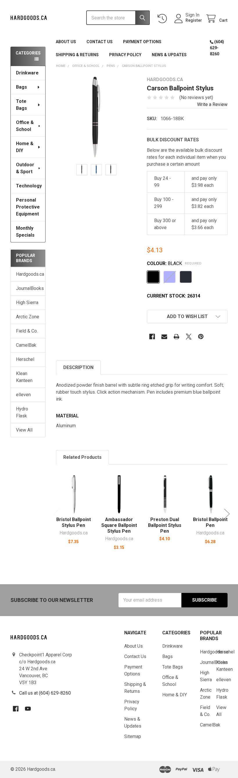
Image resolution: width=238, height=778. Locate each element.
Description (78, 367)
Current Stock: (173, 296)
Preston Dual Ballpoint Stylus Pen (164, 525)
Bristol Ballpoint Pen (210, 522)
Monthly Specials (25, 231)
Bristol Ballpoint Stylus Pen (73, 522)
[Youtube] (28, 709)
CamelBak (26, 345)
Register (193, 20)
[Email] (164, 336)
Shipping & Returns (77, 54)
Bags (21, 87)
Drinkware (27, 73)
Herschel (25, 359)
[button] (187, 316)
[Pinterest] (201, 336)
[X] (188, 336)
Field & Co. (27, 331)
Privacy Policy (125, 54)
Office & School (25, 126)
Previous (56, 514)
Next (227, 514)
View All (24, 430)
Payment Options (142, 41)
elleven (23, 394)
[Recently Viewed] (163, 18)
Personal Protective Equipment (28, 207)
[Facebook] (152, 336)
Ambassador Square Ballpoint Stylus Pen (119, 525)
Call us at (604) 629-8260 (45, 693)
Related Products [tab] (82, 457)
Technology (29, 186)
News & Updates (169, 54)
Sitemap (132, 736)
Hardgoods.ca (28, 274)
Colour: (174, 263)
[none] (96, 117)
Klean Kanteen (24, 377)
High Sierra (27, 302)
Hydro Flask (22, 412)
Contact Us (99, 41)
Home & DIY (24, 147)
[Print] (176, 336)
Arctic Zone (27, 316)
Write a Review (212, 104)
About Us (66, 41)
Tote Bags (21, 104)
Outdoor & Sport (25, 168)
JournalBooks (28, 288)
